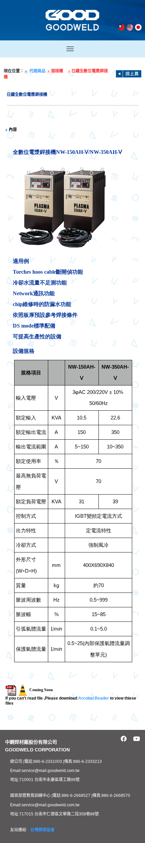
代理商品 (37, 71)
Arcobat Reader (93, 698)
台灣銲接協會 (42, 830)
